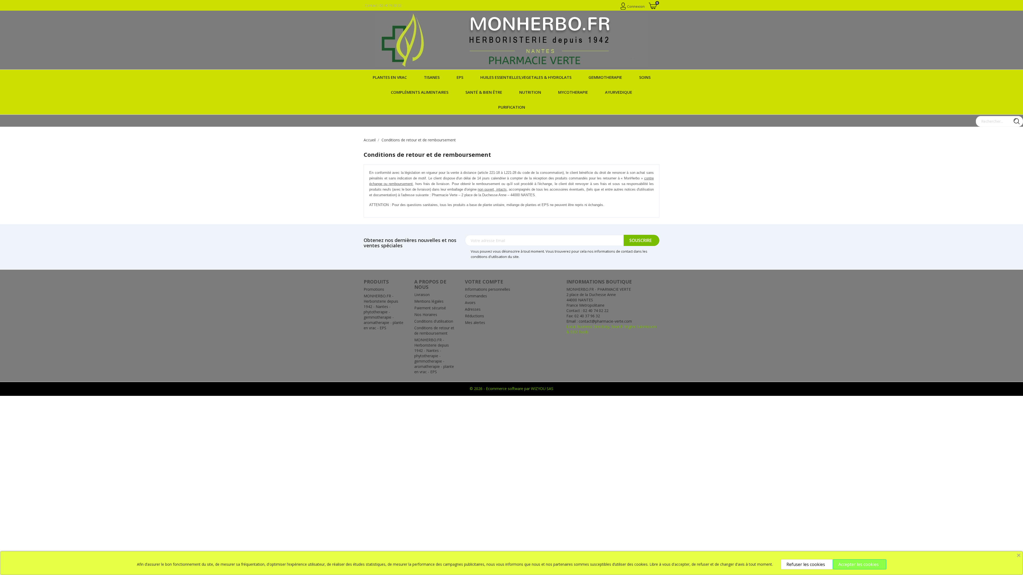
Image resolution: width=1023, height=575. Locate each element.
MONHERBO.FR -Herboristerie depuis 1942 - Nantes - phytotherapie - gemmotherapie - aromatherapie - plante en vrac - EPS (383, 311)
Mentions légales (429, 301)
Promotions (374, 289)
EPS (460, 77)
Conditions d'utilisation (433, 321)
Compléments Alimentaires (419, 92)
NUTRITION (530, 92)
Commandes (476, 295)
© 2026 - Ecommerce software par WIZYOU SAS (511, 388)
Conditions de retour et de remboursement (434, 330)
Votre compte (484, 281)
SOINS (645, 77)
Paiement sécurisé (430, 307)
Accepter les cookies (858, 564)
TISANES (432, 77)
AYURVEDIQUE (618, 92)
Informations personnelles (487, 289)
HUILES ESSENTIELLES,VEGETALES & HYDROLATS (525, 77)
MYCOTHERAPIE (573, 92)
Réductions (474, 315)
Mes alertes (475, 322)
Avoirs (470, 302)
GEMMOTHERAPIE (605, 77)
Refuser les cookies (805, 564)
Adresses (473, 309)
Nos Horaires (425, 314)
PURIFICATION (511, 107)
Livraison (422, 294)
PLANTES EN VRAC (390, 77)
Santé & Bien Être (483, 92)
